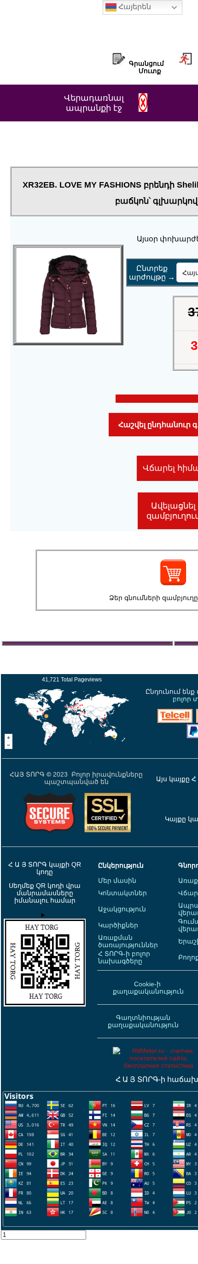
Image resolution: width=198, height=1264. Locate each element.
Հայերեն (133, 7)
